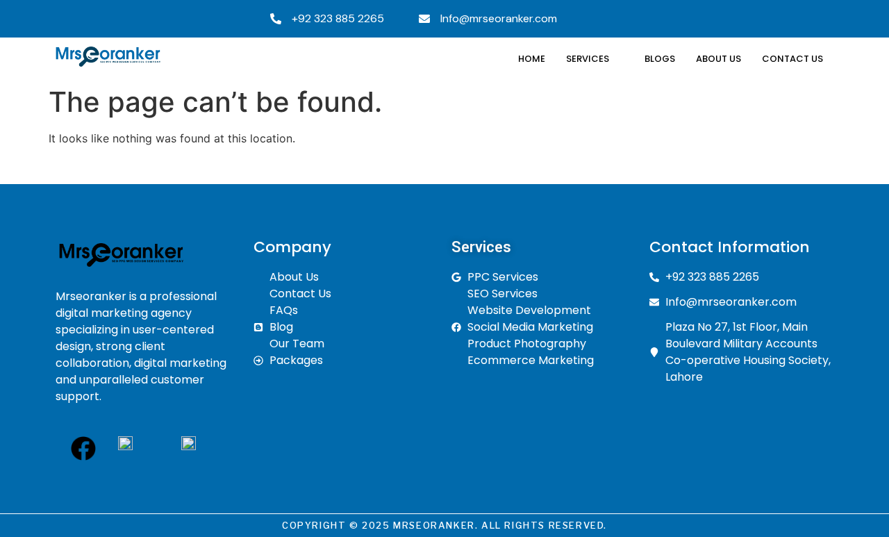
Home (531, 58)
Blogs (660, 58)
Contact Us (792, 58)
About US (718, 58)
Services (587, 58)
